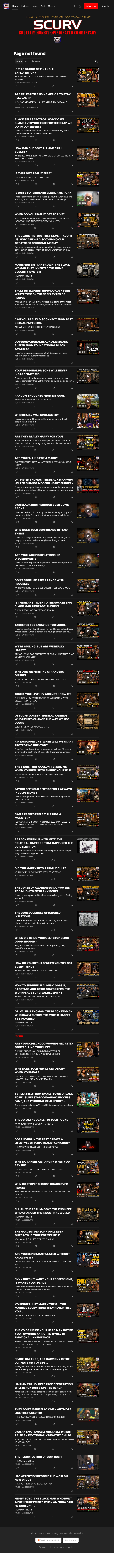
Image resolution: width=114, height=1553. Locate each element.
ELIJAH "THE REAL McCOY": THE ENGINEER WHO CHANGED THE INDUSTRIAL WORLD (43, 1211)
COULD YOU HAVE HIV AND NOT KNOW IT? (43, 694)
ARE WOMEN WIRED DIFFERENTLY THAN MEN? (37, 326)
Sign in (105, 6)
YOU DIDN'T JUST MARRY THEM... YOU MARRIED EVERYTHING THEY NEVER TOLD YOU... (43, 1308)
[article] (57, 77)
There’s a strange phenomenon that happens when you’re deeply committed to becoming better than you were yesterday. (42, 539)
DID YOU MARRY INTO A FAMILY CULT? (40, 868)
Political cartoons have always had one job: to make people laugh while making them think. (43, 852)
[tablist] (29, 61)
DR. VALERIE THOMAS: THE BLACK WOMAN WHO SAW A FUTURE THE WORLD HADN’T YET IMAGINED (43, 1015)
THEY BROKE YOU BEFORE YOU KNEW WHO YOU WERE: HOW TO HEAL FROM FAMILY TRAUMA (41, 1077)
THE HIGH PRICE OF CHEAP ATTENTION (34, 1483)
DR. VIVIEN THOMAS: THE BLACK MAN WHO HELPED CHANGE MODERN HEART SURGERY (44, 481)
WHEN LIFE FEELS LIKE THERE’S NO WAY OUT (36, 970)
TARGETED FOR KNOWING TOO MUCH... (41, 625)
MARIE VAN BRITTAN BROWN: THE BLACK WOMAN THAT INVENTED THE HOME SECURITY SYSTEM (42, 268)
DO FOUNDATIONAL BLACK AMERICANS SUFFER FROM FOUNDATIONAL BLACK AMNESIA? (41, 345)
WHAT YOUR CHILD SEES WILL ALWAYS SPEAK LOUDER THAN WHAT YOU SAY (44, 1440)
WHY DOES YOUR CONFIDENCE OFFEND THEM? (41, 531)
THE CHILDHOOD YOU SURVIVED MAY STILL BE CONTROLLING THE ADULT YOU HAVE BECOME (37, 1052)
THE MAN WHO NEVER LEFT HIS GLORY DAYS (36, 1146)
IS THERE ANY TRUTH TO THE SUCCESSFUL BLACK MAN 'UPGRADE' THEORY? (43, 604)
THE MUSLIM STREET (25, 1460)
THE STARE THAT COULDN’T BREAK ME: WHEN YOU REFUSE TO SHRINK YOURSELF (43, 768)
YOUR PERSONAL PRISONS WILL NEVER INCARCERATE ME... (41, 372)
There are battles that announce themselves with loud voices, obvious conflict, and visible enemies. (44, 1288)
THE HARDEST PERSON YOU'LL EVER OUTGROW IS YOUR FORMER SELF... (39, 1233)
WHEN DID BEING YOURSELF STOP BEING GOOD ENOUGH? (42, 939)
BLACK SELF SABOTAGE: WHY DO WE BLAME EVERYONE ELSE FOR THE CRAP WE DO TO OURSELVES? (43, 123)
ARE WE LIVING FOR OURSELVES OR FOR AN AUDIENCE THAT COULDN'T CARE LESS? (44, 655)
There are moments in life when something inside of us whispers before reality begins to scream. (41, 921)
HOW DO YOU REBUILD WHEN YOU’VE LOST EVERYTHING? (43, 965)
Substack (43, 1547)
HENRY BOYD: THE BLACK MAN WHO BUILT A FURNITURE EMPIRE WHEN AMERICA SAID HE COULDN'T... (44, 1502)
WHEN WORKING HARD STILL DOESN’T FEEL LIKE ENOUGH (43, 587)
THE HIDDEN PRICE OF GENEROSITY (32, 177)
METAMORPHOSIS (23, 275)
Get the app (70, 1540)
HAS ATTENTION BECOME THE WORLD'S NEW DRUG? (41, 1478)
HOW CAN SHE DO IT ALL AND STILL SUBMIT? (38, 150)
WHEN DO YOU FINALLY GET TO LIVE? (40, 214)
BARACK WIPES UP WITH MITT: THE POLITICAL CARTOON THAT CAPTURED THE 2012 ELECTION (44, 843)
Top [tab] (26, 61)
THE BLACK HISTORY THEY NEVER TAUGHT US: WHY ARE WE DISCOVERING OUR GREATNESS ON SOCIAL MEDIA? (43, 239)
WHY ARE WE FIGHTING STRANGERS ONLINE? (39, 673)
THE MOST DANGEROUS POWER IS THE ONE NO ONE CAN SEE (43, 1263)
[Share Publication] (80, 6)
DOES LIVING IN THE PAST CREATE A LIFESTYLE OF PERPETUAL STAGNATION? (42, 1141)
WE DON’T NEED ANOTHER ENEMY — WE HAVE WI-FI (40, 679)
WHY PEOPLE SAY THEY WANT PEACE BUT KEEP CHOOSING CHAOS (43, 1193)
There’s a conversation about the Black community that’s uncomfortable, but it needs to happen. (42, 132)
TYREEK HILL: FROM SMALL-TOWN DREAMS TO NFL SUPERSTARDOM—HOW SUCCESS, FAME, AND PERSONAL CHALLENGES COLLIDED (44, 1097)
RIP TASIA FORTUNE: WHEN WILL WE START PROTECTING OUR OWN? (44, 743)
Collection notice (75, 1533)
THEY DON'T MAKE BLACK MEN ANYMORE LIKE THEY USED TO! (43, 1411)
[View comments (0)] (35, 86)
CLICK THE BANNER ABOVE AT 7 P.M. (32, 726)
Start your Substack (49, 1540)
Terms (63, 1533)
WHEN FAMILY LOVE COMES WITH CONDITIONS (38, 872)
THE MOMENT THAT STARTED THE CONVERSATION (39, 774)
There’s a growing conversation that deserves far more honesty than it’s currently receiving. (41, 354)
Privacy (55, 1533)
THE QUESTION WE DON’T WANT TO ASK (34, 610)
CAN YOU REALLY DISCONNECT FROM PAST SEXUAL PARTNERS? (44, 321)
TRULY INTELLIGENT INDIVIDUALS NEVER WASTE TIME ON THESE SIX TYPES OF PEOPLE (42, 294)
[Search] (73, 6)
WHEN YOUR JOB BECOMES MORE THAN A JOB (37, 996)
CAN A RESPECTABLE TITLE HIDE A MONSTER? (38, 816)
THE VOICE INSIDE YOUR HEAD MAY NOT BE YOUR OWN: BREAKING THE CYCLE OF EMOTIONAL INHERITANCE (44, 1334)
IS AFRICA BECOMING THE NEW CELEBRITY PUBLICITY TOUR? (41, 103)
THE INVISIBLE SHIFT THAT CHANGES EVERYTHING (39, 1169)
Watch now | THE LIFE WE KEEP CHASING (34, 1239)
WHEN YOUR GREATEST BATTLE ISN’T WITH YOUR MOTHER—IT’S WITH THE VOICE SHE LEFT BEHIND (44, 1343)
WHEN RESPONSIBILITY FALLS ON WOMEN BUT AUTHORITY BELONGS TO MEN (44, 157)
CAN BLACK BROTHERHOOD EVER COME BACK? (42, 506)
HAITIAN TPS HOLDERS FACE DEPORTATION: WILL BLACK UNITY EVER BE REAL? (44, 1386)
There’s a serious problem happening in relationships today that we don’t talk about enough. (43, 564)
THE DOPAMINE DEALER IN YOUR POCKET (42, 1119)
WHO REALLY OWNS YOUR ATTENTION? (34, 1123)
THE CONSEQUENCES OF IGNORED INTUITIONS (38, 914)
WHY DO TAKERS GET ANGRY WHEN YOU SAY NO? (42, 1163)
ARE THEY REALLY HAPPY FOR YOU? (39, 436)
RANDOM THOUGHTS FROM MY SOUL (40, 395)
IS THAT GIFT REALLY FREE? (33, 173)
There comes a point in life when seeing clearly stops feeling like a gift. (43, 896)
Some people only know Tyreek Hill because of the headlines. (44, 1105)
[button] (15, 6)
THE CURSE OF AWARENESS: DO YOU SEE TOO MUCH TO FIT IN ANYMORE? (42, 889)
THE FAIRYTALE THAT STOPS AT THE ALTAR (35, 1315)
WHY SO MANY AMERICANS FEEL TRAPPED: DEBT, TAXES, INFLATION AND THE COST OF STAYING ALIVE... (42, 219)
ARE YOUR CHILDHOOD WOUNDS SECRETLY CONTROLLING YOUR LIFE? (44, 1045)
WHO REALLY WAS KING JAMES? (37, 415)
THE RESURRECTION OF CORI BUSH (38, 1456)
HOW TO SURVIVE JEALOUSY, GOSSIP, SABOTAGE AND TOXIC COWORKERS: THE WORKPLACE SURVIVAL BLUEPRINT (42, 989)
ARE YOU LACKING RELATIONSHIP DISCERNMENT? (37, 557)
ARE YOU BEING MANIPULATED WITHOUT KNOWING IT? (42, 1255)
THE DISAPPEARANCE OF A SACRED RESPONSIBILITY (40, 1416)
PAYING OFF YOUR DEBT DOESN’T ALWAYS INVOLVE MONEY (43, 791)
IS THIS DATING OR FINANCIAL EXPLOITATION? (35, 71)
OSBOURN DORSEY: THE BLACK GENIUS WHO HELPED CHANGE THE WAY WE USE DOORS (42, 719)
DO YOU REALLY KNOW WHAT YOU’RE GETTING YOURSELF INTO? (43, 463)
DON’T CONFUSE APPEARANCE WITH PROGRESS (39, 582)
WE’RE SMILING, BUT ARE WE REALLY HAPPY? (40, 648)
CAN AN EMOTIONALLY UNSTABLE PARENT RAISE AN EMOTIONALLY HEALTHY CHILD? (43, 1433)
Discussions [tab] (36, 61)
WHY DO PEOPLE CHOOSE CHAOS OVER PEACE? (41, 1186)
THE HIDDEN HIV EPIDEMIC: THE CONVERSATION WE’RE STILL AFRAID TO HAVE (41, 699)
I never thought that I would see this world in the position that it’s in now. (42, 798)
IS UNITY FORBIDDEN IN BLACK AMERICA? (43, 192)
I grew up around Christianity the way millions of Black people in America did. (41, 420)
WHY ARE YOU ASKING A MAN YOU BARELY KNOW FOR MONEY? (41, 78)
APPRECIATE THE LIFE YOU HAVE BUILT (33, 399)
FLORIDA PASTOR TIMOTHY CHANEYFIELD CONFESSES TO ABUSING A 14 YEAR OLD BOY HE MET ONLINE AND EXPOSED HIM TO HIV (42, 823)
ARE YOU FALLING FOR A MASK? (36, 458)
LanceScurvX (31, 83)
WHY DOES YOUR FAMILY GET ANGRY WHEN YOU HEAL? (40, 1070)
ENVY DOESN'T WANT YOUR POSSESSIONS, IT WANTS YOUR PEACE (44, 1281)
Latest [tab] (19, 61)
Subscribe (91, 6)
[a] (88, 75)
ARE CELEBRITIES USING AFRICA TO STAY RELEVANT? (43, 96)
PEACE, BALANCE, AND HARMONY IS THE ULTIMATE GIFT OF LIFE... (42, 1360)
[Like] (16, 86)
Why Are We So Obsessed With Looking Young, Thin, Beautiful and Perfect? (40, 947)
